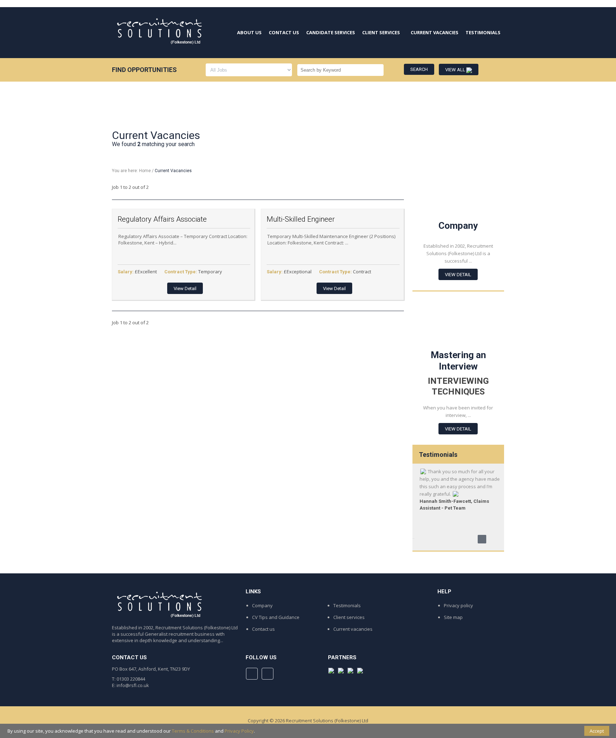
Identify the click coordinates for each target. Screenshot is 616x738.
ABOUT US (249, 32)
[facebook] (252, 674)
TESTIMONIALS (483, 32)
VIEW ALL (455, 69)
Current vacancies (353, 629)
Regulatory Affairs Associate (162, 219)
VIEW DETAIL (458, 274)
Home (145, 170)
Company (262, 605)
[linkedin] (267, 674)
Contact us (263, 629)
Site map (453, 617)
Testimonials (347, 605)
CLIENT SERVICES (381, 32)
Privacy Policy (239, 731)
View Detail (185, 288)
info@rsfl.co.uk (133, 685)
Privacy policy (458, 605)
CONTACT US (284, 32)
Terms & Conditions (193, 731)
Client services (349, 617)
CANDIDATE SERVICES (330, 32)
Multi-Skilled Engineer (301, 219)
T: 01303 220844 (128, 679)
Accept (597, 731)
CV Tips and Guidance (275, 617)
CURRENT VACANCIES (434, 32)
